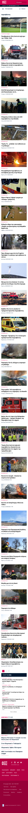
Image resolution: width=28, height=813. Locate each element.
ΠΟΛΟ (23, 770)
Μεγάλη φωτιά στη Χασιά (9, 583)
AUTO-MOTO (9, 772)
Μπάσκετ (3, 659)
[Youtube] (21, 762)
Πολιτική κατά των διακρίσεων (10, 789)
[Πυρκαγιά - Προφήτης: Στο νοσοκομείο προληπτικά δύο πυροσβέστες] (14, 324)
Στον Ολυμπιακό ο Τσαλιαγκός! (11, 743)
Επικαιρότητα (4, 60)
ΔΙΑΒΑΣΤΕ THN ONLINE (10, 5)
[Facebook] (12, 762)
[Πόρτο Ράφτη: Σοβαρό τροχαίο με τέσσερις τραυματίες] (14, 186)
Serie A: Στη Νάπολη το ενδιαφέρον (12, 687)
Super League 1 (5, 697)
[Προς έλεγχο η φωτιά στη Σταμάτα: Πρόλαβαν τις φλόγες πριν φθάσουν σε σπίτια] (14, 241)
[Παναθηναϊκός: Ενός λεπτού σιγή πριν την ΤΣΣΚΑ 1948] (14, 25)
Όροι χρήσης (13, 786)
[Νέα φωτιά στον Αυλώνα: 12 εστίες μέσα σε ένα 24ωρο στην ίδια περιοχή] (14, 270)
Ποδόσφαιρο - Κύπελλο (6, 678)
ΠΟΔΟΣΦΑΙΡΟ (5, 770)
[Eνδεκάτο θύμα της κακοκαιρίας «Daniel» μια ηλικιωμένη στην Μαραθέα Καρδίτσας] (14, 213)
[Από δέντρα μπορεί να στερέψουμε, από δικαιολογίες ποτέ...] (14, 78)
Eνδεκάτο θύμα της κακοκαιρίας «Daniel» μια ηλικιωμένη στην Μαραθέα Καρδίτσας (13, 226)
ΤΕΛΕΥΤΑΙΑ (7, 675)
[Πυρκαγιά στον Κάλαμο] (14, 597)
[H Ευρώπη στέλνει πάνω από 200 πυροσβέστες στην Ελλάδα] (14, 105)
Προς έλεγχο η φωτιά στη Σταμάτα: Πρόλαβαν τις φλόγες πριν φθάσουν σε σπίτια (13, 255)
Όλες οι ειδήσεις (13, 711)
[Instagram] (15, 762)
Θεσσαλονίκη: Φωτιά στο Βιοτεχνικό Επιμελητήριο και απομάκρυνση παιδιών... (13, 635)
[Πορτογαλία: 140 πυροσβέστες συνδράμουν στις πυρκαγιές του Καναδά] (14, 378)
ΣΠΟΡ (3, 772)
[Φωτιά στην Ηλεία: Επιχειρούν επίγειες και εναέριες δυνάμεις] (14, 545)
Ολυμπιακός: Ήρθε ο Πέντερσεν (11, 747)
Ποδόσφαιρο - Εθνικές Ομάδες (8, 704)
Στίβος (3, 690)
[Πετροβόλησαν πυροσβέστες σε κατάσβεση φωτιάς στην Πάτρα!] (14, 159)
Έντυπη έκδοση (7, 795)
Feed (20, 789)
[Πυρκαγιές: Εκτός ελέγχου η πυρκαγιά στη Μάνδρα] (14, 351)
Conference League (5, 33)
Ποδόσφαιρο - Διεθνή (6, 685)
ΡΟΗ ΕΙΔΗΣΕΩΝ (8, 8)
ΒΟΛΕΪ (18, 770)
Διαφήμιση (19, 792)
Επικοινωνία (6, 792)
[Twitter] (18, 762)
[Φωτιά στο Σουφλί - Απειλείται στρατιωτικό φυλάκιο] (14, 464)
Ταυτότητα (6, 786)
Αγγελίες (13, 792)
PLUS (15, 772)
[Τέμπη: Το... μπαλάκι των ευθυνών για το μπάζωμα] (14, 132)
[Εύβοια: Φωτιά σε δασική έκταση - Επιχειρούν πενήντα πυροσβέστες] (14, 51)
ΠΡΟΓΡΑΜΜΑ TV (15, 775)
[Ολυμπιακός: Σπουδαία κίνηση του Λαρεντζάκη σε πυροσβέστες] (14, 650)
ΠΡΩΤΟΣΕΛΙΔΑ (5, 775)
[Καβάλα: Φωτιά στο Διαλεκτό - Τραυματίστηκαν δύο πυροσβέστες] (14, 297)
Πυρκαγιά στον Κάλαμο (8, 608)
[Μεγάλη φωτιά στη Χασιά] (14, 572)
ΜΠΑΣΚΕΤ (12, 770)
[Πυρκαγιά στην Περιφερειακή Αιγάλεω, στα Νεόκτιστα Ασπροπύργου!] (14, 518)
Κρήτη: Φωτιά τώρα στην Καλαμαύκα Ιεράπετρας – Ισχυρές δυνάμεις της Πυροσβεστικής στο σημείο (12, 418)
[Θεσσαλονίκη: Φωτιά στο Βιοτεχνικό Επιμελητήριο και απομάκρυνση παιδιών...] (14, 621)
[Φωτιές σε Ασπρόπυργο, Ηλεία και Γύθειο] (14, 491)
